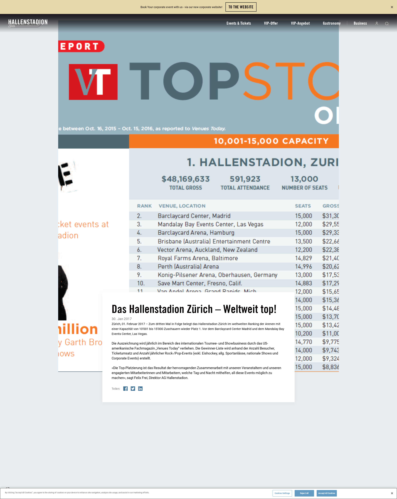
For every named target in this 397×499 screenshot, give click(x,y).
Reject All (304, 493)
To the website (241, 6)
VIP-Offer (271, 23)
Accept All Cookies (326, 493)
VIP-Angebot (300, 23)
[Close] (392, 493)
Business (360, 23)
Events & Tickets (239, 23)
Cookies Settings (282, 493)
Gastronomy (332, 23)
